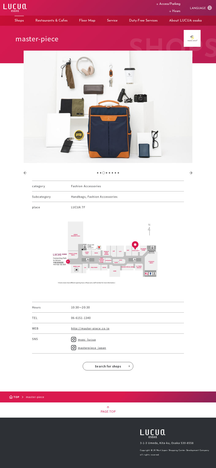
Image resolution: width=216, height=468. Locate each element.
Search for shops (108, 366)
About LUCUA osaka (185, 20)
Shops (19, 20)
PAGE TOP (108, 411)
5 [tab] (109, 172)
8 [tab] (118, 172)
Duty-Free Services (143, 20)
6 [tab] (112, 172)
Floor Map (87, 20)
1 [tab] (97, 172)
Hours (176, 11)
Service (112, 20)
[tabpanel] (108, 107)
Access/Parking (169, 4)
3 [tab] (103, 173)
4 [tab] (106, 172)
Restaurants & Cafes (51, 20)
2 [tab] (100, 172)
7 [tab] (115, 172)
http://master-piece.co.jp (90, 328)
